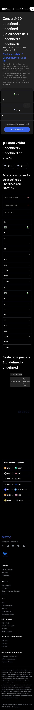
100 (5, 260)
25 (5, 249)
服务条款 (4, 643)
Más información (16, 129)
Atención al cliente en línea (9, 656)
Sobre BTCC (5, 623)
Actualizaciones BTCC (8, 626)
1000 (6, 270)
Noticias (4, 608)
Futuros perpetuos (7, 569)
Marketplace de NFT (8, 614)
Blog (3, 603)
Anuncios (4, 628)
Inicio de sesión (23, 9)
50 (5, 254)
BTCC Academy (6, 611)
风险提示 (4, 646)
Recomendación (6, 585)
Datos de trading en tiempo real (11, 591)
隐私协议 (4, 640)
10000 (6, 281)
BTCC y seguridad (7, 631)
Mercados (5, 594)
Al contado (5, 572)
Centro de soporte (7, 605)
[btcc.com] (6, 9)
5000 (6, 276)
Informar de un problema (9, 659)
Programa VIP (6, 588)
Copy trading (5, 575)
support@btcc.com (7, 662)
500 (5, 265)
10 (5, 243)
